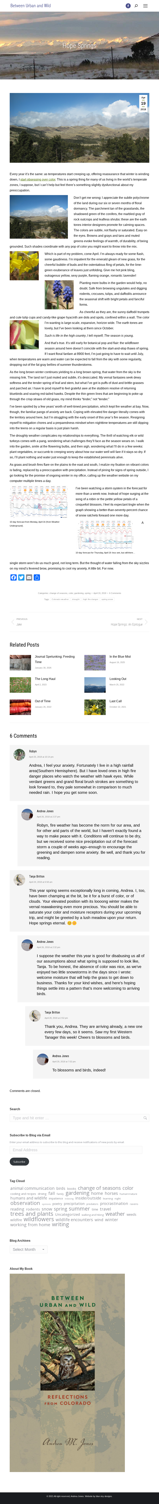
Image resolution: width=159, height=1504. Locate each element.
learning (108, 1198)
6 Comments (115, 593)
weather (115, 1214)
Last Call (116, 701)
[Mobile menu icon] (145, 6)
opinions (46, 1204)
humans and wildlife (28, 1198)
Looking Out (118, 679)
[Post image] (20, 662)
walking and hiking (93, 1215)
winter (111, 1220)
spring (88, 593)
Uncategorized (67, 1214)
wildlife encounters (74, 1220)
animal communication (32, 1188)
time (95, 1209)
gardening (79, 593)
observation (25, 1203)
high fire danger (90, 599)
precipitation (74, 1203)
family (60, 1194)
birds (60, 1188)
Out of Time (43, 701)
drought (76, 599)
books (71, 1189)
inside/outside (88, 1198)
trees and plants (31, 1214)
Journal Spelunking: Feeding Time (55, 659)
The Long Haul (45, 679)
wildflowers (39, 1219)
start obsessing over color (37, 179)
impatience (56, 1198)
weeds (131, 1214)
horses (111, 1193)
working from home (30, 1225)
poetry (57, 1204)
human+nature (128, 1194)
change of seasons (58, 593)
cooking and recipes (23, 1194)
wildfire (16, 1220)
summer (79, 1208)
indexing (69, 1198)
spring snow (107, 599)
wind (99, 1220)
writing (60, 1224)
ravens (134, 1204)
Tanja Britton (36, 876)
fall (51, 1193)
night (118, 1198)
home (97, 1193)
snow (47, 1209)
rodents (33, 1209)
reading (17, 1209)
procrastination (114, 1203)
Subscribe (19, 1161)
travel (105, 1209)
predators (92, 1204)
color (71, 593)
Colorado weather (60, 599)
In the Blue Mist (120, 656)
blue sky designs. (104, 1496)
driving (42, 1194)
